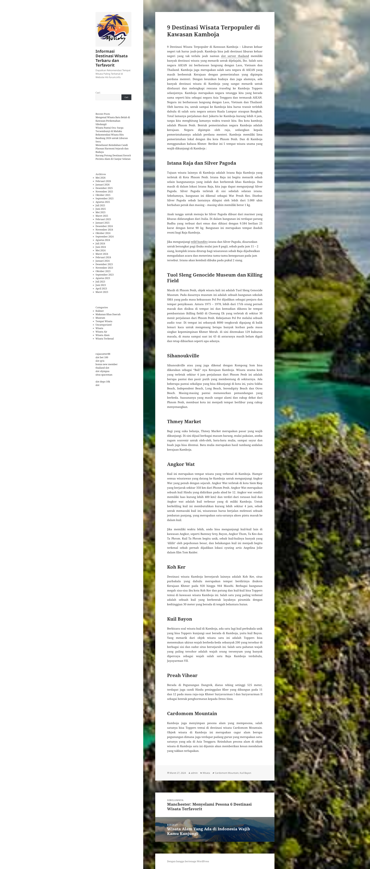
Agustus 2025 (103, 202)
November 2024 (104, 229)
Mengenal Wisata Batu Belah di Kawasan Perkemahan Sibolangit (113, 121)
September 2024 (105, 236)
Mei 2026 (101, 177)
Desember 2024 (104, 226)
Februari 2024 (103, 257)
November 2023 (104, 267)
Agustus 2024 (103, 240)
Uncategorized (104, 324)
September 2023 (105, 274)
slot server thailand (235, 56)
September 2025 (105, 198)
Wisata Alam (103, 335)
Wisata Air (101, 331)
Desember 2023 (104, 264)
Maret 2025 (102, 215)
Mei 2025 (101, 212)
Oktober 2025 (103, 195)
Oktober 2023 (103, 271)
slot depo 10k (103, 381)
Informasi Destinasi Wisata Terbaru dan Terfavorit (112, 58)
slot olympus (102, 371)
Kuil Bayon (245, 772)
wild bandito (199, 242)
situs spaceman (104, 374)
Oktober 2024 (103, 233)
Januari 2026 (103, 184)
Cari (98, 92)
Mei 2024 (101, 250)
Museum (100, 317)
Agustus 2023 (103, 278)
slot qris (100, 360)
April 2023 (101, 288)
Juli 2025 (100, 205)
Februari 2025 (103, 219)
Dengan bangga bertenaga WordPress (188, 861)
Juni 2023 (101, 285)
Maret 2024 (102, 253)
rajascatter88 (103, 353)
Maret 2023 (102, 292)
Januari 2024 (103, 260)
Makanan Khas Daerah (108, 314)
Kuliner (100, 310)
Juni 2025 (101, 208)
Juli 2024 (100, 243)
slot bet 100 (102, 357)
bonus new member (107, 364)
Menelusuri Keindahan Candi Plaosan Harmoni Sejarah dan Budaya (112, 148)
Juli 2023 (100, 281)
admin (194, 772)
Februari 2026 (103, 181)
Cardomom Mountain (227, 772)
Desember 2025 (104, 188)
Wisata (99, 328)
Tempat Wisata (104, 321)
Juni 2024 (101, 247)
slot (97, 385)
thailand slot (102, 367)
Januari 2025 (103, 222)
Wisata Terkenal (105, 338)
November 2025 (104, 191)
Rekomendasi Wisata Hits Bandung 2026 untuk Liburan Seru (112, 138)
